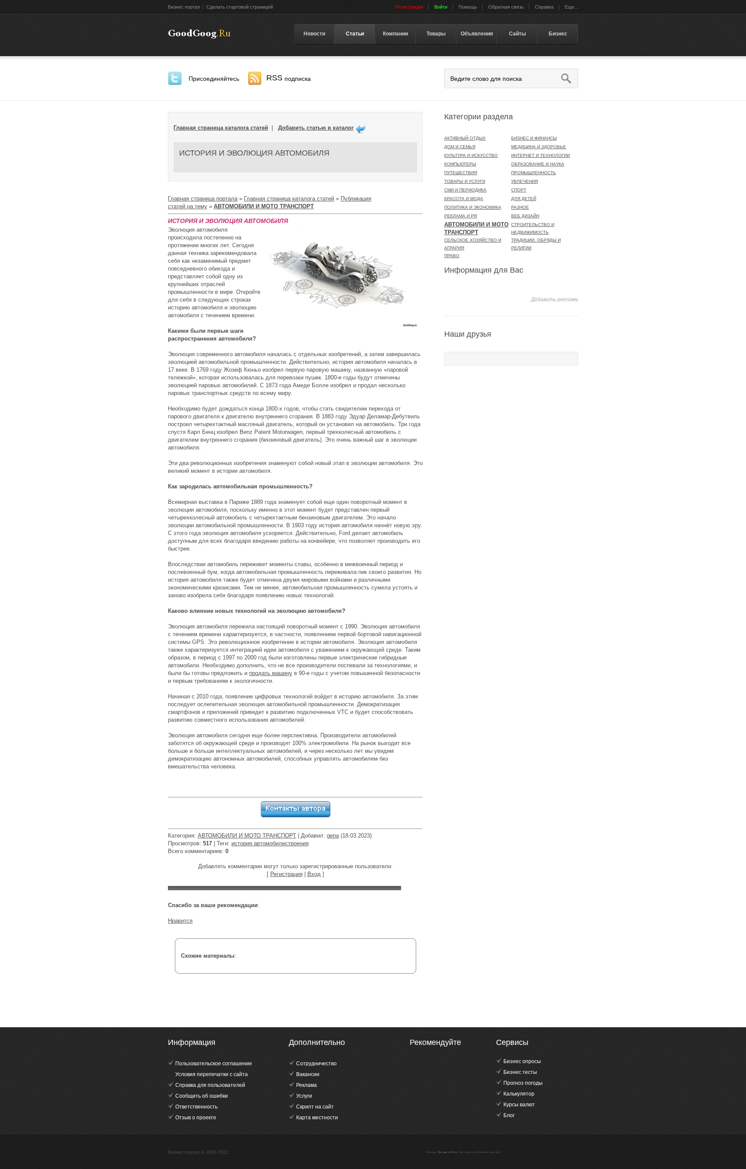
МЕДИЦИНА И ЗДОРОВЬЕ (538, 146)
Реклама (306, 1085)
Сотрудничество (316, 1064)
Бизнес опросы (522, 1061)
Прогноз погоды (523, 1083)
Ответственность (196, 1107)
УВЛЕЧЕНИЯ (524, 181)
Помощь (467, 7)
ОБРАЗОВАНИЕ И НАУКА (537, 164)
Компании (395, 34)
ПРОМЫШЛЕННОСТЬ (533, 172)
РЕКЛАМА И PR (460, 215)
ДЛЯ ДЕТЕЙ (523, 198)
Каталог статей (199, 34)
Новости (314, 34)
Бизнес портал (184, 7)
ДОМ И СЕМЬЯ (459, 146)
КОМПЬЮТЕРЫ (460, 164)
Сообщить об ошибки (201, 1096)
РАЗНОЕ (520, 207)
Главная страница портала (202, 198)
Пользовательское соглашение (213, 1064)
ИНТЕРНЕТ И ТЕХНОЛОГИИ (540, 155)
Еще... (571, 7)
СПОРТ (518, 190)
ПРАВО (451, 255)
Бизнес (558, 34)
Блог (509, 1115)
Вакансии (307, 1074)
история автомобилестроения (270, 843)
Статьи (355, 34)
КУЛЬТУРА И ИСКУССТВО (471, 155)
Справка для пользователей (210, 1085)
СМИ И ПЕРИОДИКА (465, 190)
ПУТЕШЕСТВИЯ (460, 172)
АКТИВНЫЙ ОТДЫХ (465, 138)
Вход (314, 874)
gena (333, 835)
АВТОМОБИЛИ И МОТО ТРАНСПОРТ (247, 835)
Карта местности (317, 1118)
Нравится (180, 920)
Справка (544, 7)
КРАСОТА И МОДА (463, 198)
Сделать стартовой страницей (239, 7)
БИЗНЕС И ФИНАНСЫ (534, 138)
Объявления (477, 34)
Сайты (517, 34)
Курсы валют (519, 1105)
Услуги (304, 1096)
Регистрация (286, 874)
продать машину (270, 673)
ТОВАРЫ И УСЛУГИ (464, 181)
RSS (288, 77)
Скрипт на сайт (315, 1107)
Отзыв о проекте (195, 1118)
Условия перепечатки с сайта (211, 1074)
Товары (436, 34)
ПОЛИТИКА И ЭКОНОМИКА (472, 207)
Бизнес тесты (520, 1072)
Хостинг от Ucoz (447, 1152)
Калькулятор (518, 1094)
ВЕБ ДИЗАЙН (525, 215)
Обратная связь (506, 7)
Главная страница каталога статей (221, 127)
